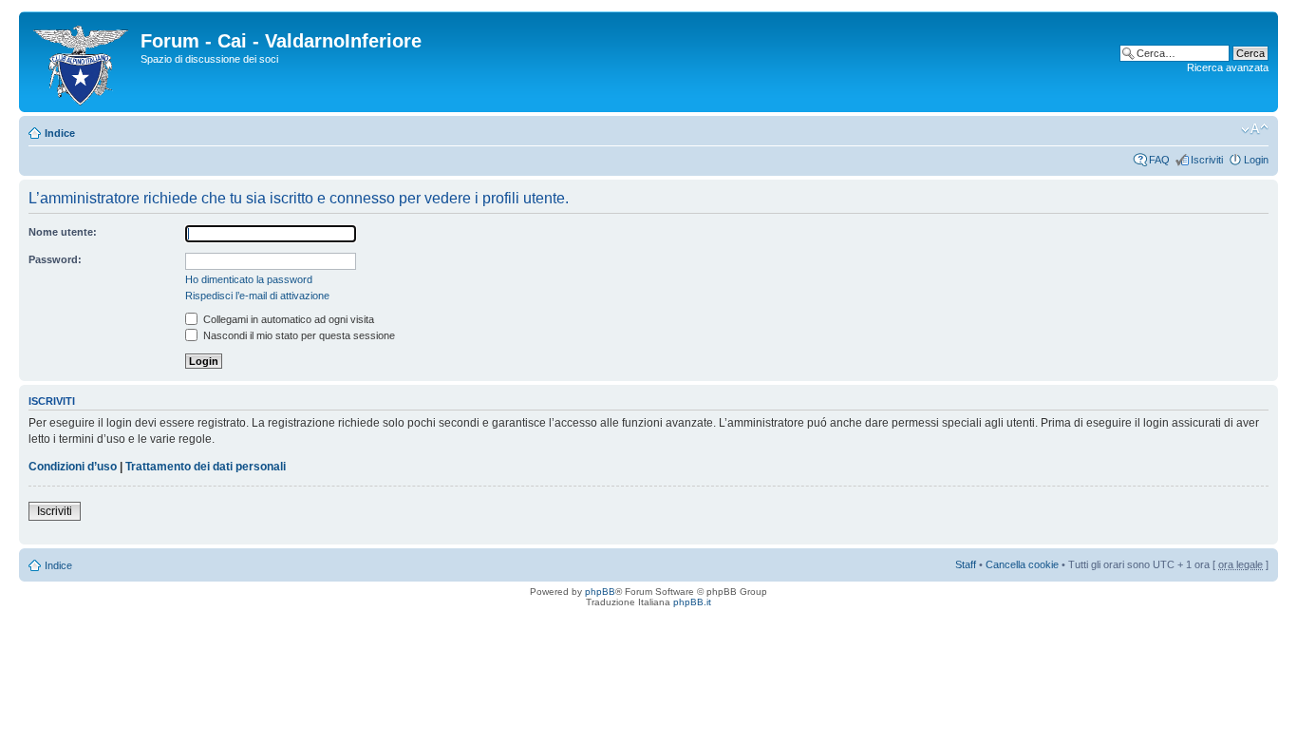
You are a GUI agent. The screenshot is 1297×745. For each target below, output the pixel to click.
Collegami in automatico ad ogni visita (287, 319)
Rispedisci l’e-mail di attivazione (257, 295)
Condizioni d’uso (72, 466)
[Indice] (82, 61)
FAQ (1159, 159)
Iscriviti (1207, 159)
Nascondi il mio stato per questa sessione (297, 335)
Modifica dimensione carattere (1255, 129)
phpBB (600, 591)
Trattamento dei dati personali (205, 466)
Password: (55, 259)
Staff (965, 564)
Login (1256, 159)
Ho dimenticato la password (248, 279)
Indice (60, 133)
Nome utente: (62, 232)
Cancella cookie (1022, 564)
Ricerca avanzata (1228, 67)
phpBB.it (692, 602)
